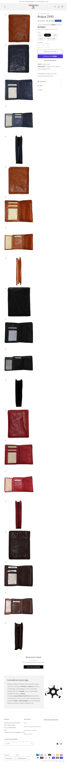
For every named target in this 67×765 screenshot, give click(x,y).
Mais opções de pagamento (50, 60)
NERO (54, 35)
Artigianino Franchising (48, 760)
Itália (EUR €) (9, 758)
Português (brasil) (22, 758)
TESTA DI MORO (51, 39)
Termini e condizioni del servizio (32, 726)
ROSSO (41, 39)
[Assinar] (31, 744)
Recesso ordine (28, 734)
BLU (40, 35)
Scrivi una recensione (33, 667)
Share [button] (40, 90)
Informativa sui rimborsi (30, 730)
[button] (5, 6)
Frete (46, 29)
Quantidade (40, 42)
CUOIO (47, 35)
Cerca (25, 723)
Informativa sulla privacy (51, 719)
